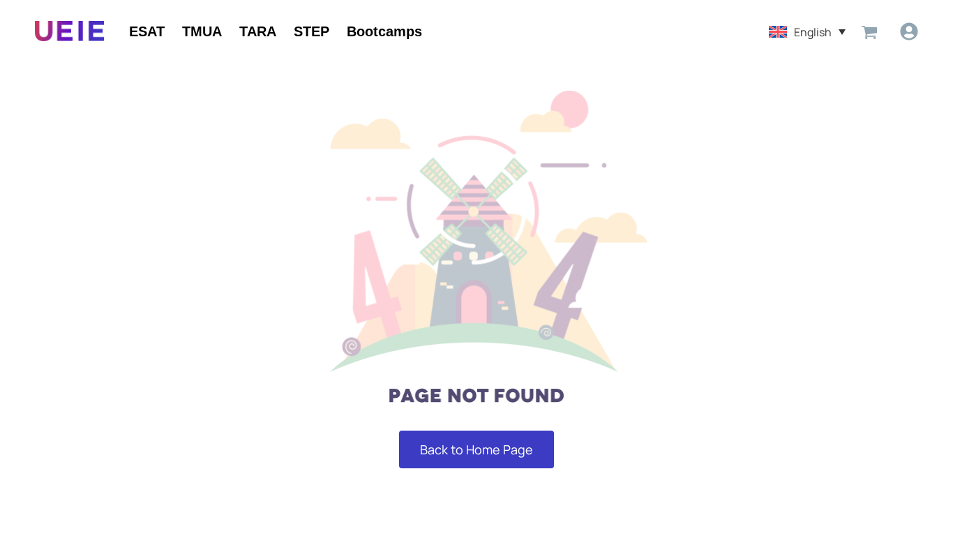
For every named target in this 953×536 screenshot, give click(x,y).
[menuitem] (807, 31)
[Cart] (869, 31)
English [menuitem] (813, 31)
